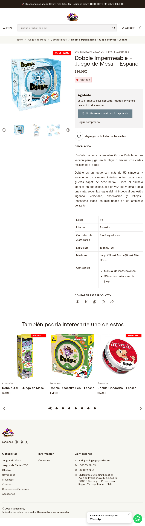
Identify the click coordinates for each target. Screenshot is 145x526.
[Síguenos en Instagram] (16, 442)
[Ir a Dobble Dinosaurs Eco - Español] (72, 356)
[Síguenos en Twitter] (26, 442)
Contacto (7, 484)
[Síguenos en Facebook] (21, 442)
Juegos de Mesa (36, 40)
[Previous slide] (4, 130)
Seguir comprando (89, 122)
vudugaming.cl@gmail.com (94, 460)
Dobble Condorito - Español (117, 388)
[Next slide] (67, 130)
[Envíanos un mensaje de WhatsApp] (137, 518)
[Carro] (141, 27)
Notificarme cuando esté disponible (107, 113)
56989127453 (86, 470)
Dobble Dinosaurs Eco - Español (72, 388)
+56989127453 (87, 465)
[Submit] (114, 27)
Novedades (8, 474)
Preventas (8, 479)
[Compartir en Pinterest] (103, 302)
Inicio (20, 40)
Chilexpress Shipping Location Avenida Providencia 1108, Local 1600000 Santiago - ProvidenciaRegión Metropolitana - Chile (98, 479)
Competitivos (59, 40)
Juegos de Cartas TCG (15, 465)
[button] (50, 408)
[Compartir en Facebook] (77, 302)
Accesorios (8, 493)
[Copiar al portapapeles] (112, 302)
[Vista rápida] (41, 356)
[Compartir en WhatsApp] (95, 302)
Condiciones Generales (15, 489)
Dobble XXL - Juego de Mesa (23, 388)
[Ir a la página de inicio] (72, 16)
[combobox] (67, 27)
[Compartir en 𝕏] (86, 302)
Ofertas (6, 470)
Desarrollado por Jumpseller (53, 512)
